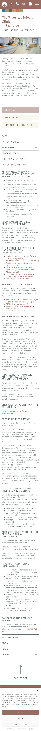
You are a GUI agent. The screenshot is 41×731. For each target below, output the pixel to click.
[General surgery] (3, 10)
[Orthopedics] (14, 10)
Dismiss (21, 718)
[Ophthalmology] (10, 10)
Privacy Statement (20, 729)
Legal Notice (31, 729)
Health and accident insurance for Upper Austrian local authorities (20, 275)
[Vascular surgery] (21, 10)
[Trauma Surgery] (17, 10)
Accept (20, 712)
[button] (38, 690)
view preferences (20, 724)
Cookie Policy (10, 729)
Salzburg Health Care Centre (18, 279)
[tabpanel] (20, 45)
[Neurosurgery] (7, 10)
